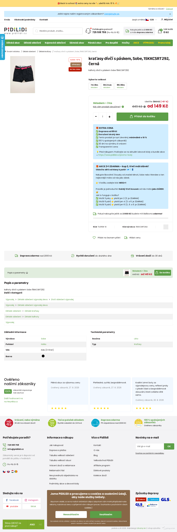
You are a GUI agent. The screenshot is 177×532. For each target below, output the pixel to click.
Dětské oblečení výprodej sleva (33, 299)
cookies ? (88, 507)
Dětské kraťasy (45, 51)
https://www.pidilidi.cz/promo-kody (115, 155)
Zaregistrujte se (111, 13)
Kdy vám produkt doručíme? (107, 106)
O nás (7, 19)
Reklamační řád (56, 470)
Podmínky (168, 9)
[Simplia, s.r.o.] (168, 528)
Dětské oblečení (32, 43)
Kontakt (44, 19)
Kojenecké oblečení (55, 43)
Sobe (43, 338)
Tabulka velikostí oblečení (61, 455)
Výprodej (10, 299)
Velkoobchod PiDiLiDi (103, 460)
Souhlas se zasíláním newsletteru (150, 453)
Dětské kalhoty (32, 316)
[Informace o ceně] (145, 107)
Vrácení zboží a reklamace (62, 465)
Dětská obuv (13, 43)
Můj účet (168, 19)
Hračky (125, 43)
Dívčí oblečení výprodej (62, 299)
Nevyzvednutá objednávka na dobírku (63, 477)
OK (169, 446)
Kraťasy (137, 344)
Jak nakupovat (56, 445)
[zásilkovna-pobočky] (142, 500)
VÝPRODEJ (148, 43)
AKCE (136, 43)
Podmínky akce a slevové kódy (64, 483)
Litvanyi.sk (141, 528)
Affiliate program (102, 465)
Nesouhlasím (71, 514)
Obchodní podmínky (24, 19)
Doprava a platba (57, 450)
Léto (136, 338)
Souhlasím (105, 514)
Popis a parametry (16, 272)
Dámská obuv (77, 43)
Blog (96, 455)
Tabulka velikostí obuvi (60, 460)
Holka (43, 344)
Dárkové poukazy (102, 470)
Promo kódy (164, 43)
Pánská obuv (94, 43)
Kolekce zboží (100, 475)
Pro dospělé (112, 43)
